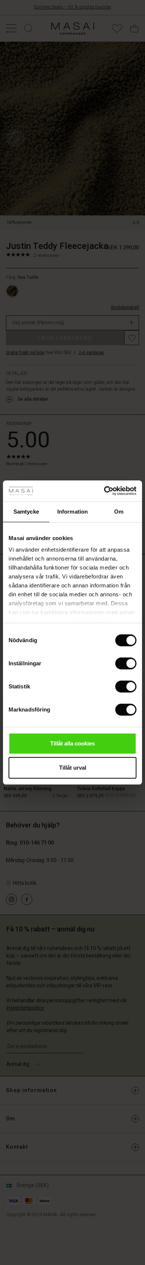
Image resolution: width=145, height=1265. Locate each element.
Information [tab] (72, 511)
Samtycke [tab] (26, 511)
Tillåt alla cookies (72, 743)
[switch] (125, 663)
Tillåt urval (72, 767)
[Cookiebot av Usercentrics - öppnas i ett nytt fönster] (104, 491)
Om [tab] (118, 511)
